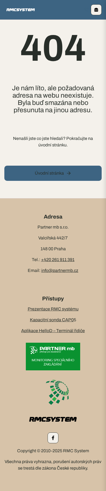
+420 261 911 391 (57, 259)
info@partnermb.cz (59, 270)
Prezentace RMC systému (53, 309)
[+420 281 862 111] (86, 9)
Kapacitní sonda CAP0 (52, 319)
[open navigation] (96, 9)
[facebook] (53, 437)
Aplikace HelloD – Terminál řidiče (53, 330)
